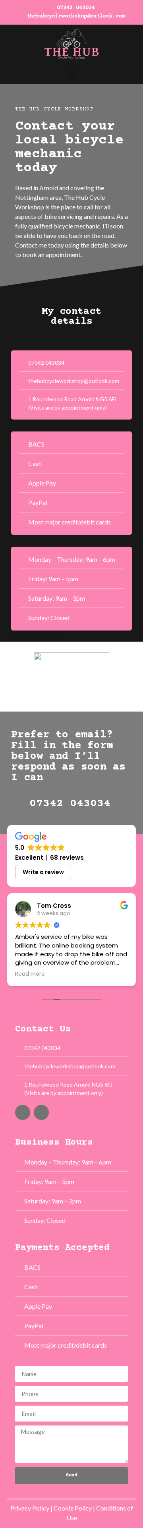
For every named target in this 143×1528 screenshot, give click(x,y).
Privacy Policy (29, 1508)
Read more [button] (30, 974)
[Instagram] (41, 1112)
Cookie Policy (73, 1508)
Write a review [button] (43, 872)
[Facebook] (22, 1112)
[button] (71, 73)
